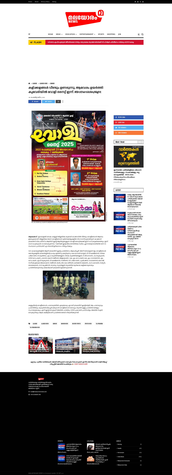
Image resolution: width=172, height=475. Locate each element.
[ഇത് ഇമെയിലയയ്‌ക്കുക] (58, 101)
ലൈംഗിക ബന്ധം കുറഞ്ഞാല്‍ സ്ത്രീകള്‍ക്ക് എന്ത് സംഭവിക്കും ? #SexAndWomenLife (97, 460)
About (36, 1)
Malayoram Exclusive (124, 461)
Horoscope (121, 453)
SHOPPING (111, 34)
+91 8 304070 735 (35, 395)
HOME (50, 34)
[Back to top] (167, 470)
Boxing (120, 444)
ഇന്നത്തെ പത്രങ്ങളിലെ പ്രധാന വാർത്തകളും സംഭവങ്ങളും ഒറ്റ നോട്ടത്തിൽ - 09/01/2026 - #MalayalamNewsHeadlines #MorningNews (127, 174)
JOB (119, 34)
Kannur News (64, 323)
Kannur (52, 83)
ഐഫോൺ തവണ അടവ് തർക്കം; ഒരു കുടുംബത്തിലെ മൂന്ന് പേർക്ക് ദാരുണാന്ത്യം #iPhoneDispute (135, 217)
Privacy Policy (45, 1)
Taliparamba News (35, 327)
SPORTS (101, 34)
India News (121, 457)
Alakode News (43, 83)
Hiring (54, 1)
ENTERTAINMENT (86, 34)
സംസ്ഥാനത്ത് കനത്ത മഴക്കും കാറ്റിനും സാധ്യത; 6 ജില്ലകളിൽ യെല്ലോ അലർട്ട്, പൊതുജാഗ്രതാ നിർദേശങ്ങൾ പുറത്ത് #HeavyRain (96, 42)
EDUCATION (70, 34)
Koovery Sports (76, 323)
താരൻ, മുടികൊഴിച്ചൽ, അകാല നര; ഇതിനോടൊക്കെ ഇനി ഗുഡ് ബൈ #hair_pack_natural (99, 448)
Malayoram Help (122, 465)
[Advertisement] (68, 64)
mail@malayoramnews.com (38, 392)
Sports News (88, 323)
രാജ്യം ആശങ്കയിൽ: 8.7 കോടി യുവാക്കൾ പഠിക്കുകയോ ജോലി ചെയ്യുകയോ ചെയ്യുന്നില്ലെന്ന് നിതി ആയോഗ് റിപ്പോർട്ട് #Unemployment (135, 201)
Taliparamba (99, 323)
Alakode (35, 83)
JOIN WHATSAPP (80, 364)
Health (119, 448)
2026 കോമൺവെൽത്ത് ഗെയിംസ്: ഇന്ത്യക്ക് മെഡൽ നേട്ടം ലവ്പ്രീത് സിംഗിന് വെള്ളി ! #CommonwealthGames (70, 460)
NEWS (58, 34)
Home (30, 1)
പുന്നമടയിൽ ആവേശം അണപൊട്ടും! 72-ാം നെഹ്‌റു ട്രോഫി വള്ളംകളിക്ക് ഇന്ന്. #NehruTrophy (134, 250)
